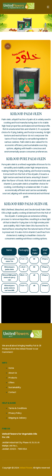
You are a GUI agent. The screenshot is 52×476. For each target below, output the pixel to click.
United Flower (25, 467)
